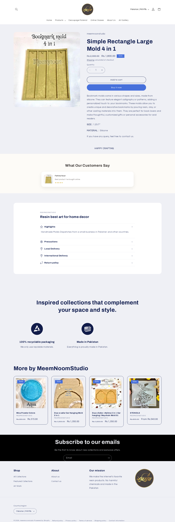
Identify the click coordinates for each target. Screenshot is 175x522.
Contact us (56, 481)
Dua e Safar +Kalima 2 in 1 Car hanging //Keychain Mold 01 (106, 414)
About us (55, 477)
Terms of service (85, 520)
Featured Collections (23, 481)
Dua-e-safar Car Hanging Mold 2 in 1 (68, 414)
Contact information (117, 520)
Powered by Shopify (42, 520)
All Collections (20, 477)
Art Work (18, 486)
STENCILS (135, 413)
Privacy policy (71, 520)
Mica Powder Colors (25, 413)
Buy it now (116, 87)
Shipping (90, 60)
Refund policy (57, 520)
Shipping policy (100, 520)
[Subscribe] (109, 458)
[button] (16, 9)
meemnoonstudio (27, 520)
